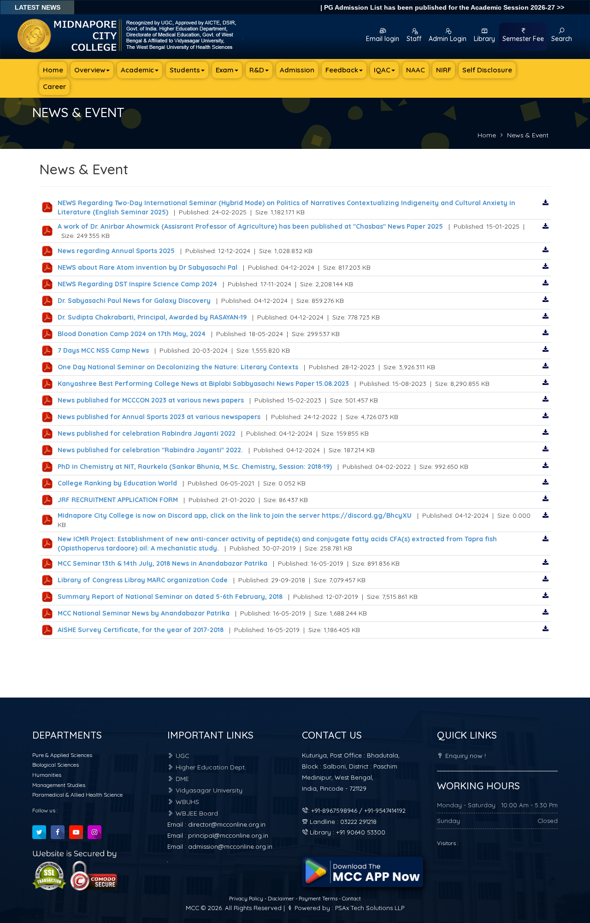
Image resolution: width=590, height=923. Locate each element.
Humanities (46, 774)
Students (185, 69)
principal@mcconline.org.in (228, 835)
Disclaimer (281, 898)
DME (181, 779)
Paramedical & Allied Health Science (77, 794)
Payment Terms (318, 898)
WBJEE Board (196, 813)
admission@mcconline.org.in (230, 846)
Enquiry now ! (464, 755)
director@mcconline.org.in (227, 824)
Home (53, 69)
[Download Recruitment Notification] (546, 203)
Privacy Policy (247, 898)
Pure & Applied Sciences (62, 754)
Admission (297, 69)
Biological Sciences (55, 764)
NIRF (443, 69)
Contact (351, 898)
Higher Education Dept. (210, 767)
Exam (225, 69)
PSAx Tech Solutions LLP (369, 907)
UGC (181, 755)
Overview (89, 69)
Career (54, 86)
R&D (256, 69)
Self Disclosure (487, 69)
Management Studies (58, 784)
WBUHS (186, 802)
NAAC (415, 69)
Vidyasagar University (208, 790)
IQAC (382, 69)
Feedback (341, 69)
